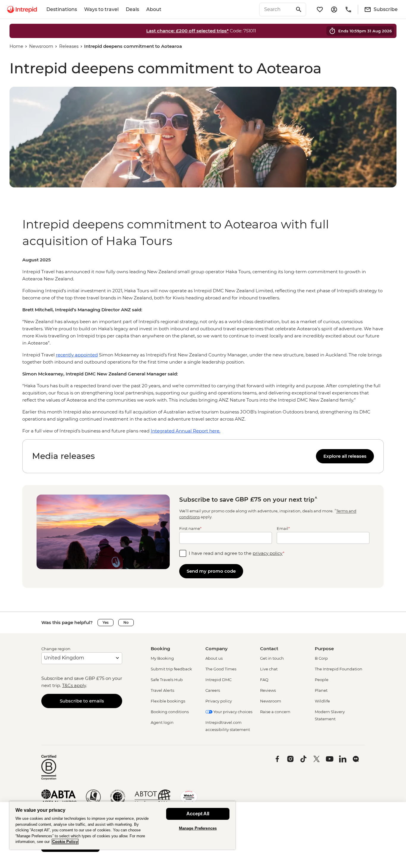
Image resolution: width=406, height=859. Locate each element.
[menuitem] (22, 9)
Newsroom (41, 46)
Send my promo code (211, 571)
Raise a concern (275, 711)
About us (214, 658)
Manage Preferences (198, 828)
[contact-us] (348, 9)
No (126, 622)
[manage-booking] (334, 9)
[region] (203, 345)
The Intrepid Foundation (338, 669)
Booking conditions (170, 711)
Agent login (162, 722)
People (321, 679)
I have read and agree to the (236, 553)
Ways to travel (101, 9)
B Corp (321, 658)
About (153, 9)
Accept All (197, 813)
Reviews (268, 690)
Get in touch (272, 658)
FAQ (264, 679)
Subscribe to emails (82, 701)
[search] (276, 9)
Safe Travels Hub (167, 679)
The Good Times (220, 669)
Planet (321, 690)
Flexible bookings (168, 701)
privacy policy (268, 553)
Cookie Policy (65, 841)
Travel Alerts (162, 690)
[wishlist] (320, 9)
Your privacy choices (232, 711)
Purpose (324, 648)
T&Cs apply (74, 685)
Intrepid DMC (218, 679)
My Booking (162, 658)
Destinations (61, 9)
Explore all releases (344, 456)
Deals (132, 9)
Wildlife (322, 701)
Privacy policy (218, 701)
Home (16, 46)
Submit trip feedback (171, 669)
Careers (212, 690)
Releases (68, 46)
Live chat (269, 669)
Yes (105, 622)
